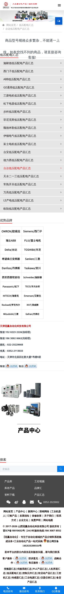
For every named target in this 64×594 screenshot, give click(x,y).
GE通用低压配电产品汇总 (18, 87)
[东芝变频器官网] (32, 248)
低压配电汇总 (26, 25)
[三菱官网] (11, 313)
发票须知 (24, 515)
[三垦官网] (32, 257)
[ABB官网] (11, 239)
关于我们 (49, 515)
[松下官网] (11, 285)
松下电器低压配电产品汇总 (19, 103)
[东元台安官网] (32, 285)
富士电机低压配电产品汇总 (19, 144)
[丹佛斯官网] (11, 267)
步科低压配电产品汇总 (17, 111)
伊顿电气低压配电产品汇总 (19, 136)
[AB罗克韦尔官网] (11, 304)
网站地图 (48, 520)
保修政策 (36, 515)
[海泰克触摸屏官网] (11, 294)
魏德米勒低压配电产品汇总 (19, 128)
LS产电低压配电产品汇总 (18, 200)
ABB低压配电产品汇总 (16, 79)
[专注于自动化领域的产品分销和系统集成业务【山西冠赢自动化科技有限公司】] (20, 5)
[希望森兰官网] (11, 257)
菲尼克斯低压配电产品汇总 (19, 120)
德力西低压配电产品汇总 (18, 160)
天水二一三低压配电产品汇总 (21, 176)
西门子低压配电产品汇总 (18, 71)
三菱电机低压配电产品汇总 (19, 95)
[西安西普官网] (11, 276)
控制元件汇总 (30, 573)
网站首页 (11, 25)
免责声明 (36, 520)
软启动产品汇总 (46, 573)
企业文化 (23, 520)
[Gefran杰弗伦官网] (32, 313)
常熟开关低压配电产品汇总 (19, 184)
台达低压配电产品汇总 (17, 28)
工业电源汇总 (32, 577)
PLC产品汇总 (40, 568)
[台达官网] (11, 248)
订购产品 (12, 515)
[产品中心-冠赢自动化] (21, 375)
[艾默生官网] (32, 294)
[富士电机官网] (32, 239)
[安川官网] (32, 267)
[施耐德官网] (32, 276)
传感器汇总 (18, 577)
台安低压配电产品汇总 (17, 152)
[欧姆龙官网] (11, 230)
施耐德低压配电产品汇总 (18, 63)
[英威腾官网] (32, 304)
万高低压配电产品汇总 (17, 192)
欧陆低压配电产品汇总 (17, 208)
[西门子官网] (32, 230)
